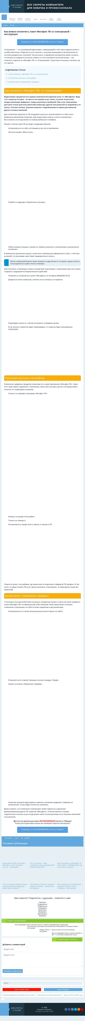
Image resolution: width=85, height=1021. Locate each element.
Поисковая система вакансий (49, 995)
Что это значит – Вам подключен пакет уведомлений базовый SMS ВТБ (42, 865)
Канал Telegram (63, 989)
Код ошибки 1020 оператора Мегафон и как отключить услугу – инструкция (14, 865)
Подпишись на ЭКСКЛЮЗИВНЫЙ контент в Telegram (42, 42)
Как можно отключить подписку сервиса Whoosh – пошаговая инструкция (42, 886)
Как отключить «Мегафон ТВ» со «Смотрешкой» (29, 74)
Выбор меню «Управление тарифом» (24, 82)
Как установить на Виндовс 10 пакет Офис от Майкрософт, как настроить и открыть (69, 865)
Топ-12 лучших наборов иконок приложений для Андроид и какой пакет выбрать (15, 886)
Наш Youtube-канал (22, 989)
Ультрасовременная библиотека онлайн (19, 995)
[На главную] (4, 17)
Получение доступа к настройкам (23, 78)
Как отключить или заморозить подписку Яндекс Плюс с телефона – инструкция (69, 886)
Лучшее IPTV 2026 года (73, 995)
